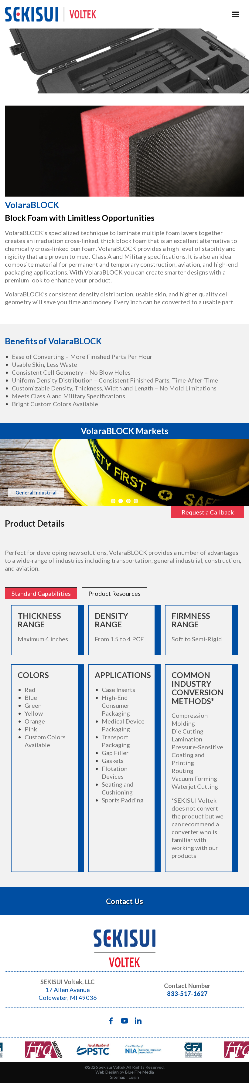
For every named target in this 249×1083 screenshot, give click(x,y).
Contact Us (124, 901)
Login (134, 1077)
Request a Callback (208, 512)
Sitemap (117, 1077)
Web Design (107, 1072)
